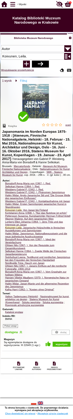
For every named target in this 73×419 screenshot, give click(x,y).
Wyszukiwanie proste (13, 70)
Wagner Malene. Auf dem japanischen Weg (29, 218)
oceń (68, 124)
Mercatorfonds (22, 166)
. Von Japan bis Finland (26, 210)
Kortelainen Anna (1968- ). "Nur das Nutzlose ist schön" (36, 212)
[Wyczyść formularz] (62, 70)
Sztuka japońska (31, 302)
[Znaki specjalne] (69, 70)
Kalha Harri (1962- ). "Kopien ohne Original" (29, 289)
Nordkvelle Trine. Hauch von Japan (24, 263)
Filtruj (23, 80)
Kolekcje (29, 70)
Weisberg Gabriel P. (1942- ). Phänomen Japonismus (35, 192)
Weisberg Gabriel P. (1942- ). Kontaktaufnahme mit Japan (37, 201)
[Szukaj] (40, 64)
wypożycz (62, 344)
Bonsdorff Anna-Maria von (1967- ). (28, 183)
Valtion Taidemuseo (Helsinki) (21, 296)
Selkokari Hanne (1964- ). (22, 186)
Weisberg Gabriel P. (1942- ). (24, 189)
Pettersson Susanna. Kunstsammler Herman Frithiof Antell (37, 215)
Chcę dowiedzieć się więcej (20, 413)
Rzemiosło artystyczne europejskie (24, 305)
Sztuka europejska (53, 302)
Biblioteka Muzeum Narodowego (33, 38)
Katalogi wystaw (14, 312)
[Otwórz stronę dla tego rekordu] (36, 103)
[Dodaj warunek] (26, 64)
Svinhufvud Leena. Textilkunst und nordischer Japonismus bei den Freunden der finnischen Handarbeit (37, 259)
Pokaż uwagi (10, 326)
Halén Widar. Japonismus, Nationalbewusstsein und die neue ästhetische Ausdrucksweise (36, 235)
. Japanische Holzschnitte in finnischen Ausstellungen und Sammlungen (35, 229)
